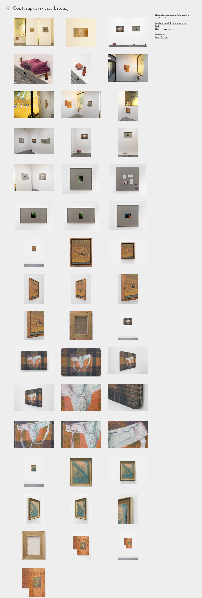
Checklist (159, 34)
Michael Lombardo (164, 15)
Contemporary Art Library (41, 8)
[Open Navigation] (194, 8)
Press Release (161, 37)
